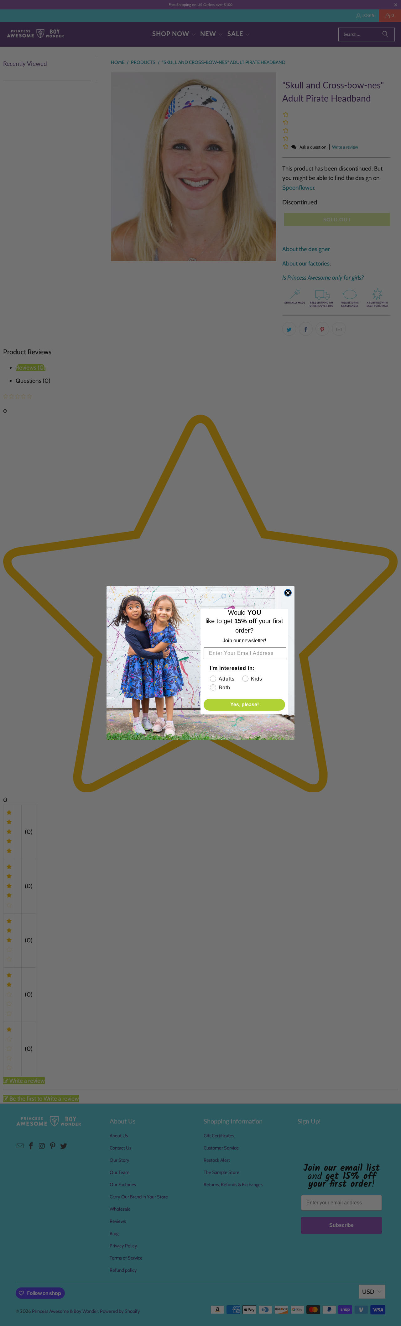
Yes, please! (244, 704)
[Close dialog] (287, 592)
